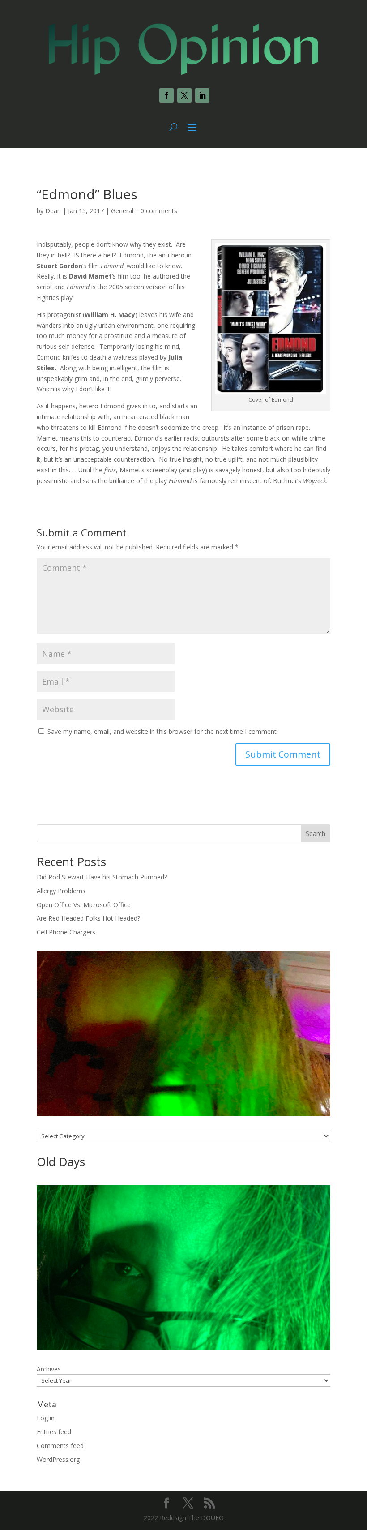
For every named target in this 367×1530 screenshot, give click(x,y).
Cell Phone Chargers (66, 932)
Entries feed (54, 1431)
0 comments (159, 210)
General (122, 210)
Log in (46, 1418)
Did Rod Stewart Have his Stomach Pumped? (102, 877)
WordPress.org (58, 1459)
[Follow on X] (184, 95)
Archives (49, 1369)
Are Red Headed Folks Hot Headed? (88, 918)
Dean (53, 210)
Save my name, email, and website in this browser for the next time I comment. (162, 731)
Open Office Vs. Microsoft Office (84, 904)
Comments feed (60, 1445)
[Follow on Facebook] (166, 95)
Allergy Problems (61, 891)
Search (315, 833)
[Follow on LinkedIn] (202, 95)
